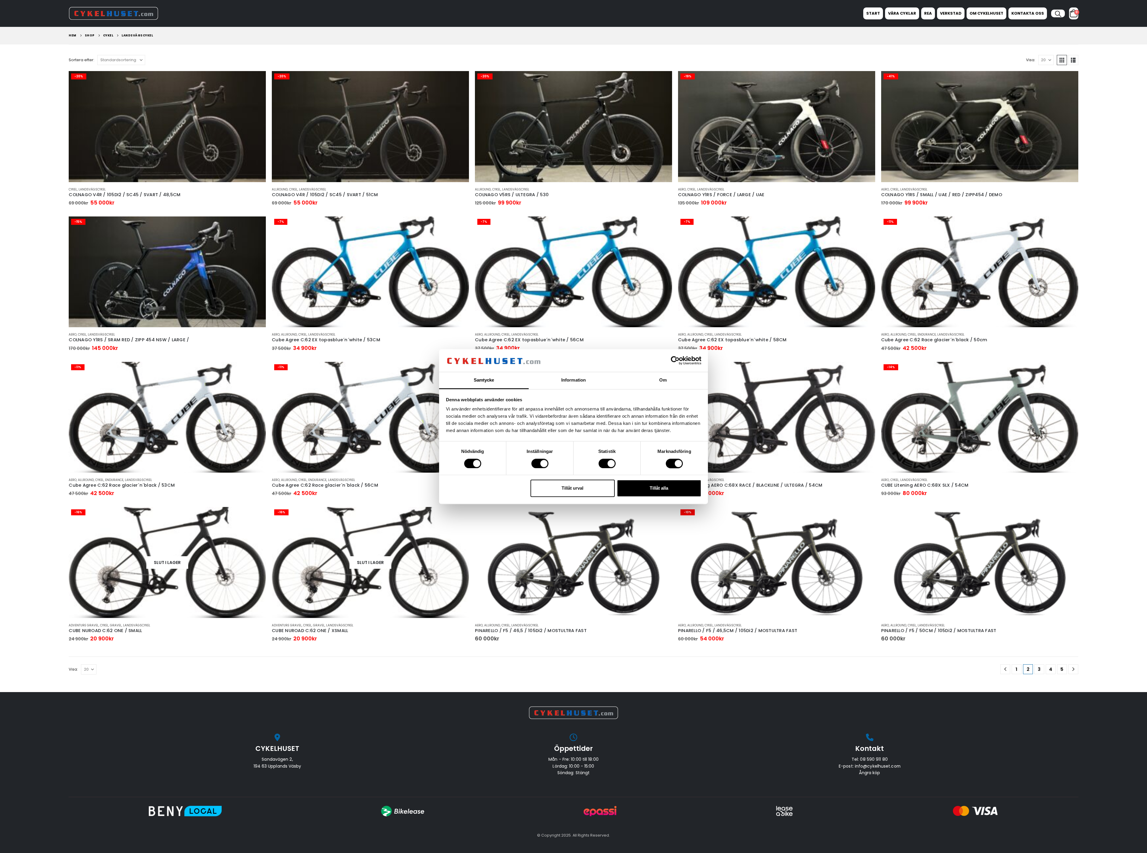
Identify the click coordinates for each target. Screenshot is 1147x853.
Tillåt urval (572, 488)
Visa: (1030, 60)
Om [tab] (663, 380)
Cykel (73, 189)
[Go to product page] (573, 562)
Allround (280, 189)
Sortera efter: (81, 60)
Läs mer (256, 516)
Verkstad (951, 13)
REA (928, 13)
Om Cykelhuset (986, 13)
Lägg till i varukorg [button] (256, 81)
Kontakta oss (1027, 13)
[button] (1058, 14)
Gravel (116, 625)
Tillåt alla (659, 488)
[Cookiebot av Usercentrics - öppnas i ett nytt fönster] (675, 360)
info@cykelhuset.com (878, 766)
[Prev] (1005, 669)
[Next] (1073, 669)
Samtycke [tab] (484, 380)
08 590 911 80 (873, 759)
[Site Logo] (113, 13)
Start (873, 13)
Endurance (927, 334)
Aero (682, 189)
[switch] (539, 463)
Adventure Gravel (84, 625)
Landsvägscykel (92, 189)
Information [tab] (573, 380)
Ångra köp (869, 773)
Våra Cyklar (902, 13)
